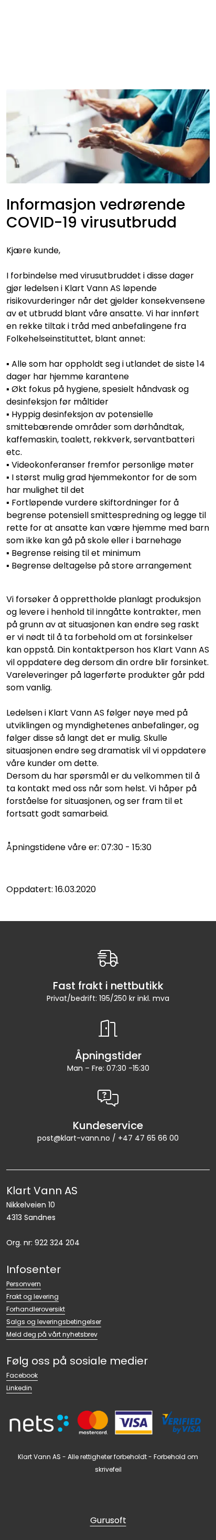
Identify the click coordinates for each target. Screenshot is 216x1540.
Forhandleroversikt (35, 1309)
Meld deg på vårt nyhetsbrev (52, 1334)
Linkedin (19, 1387)
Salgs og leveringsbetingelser (53, 1321)
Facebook (22, 1375)
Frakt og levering (32, 1296)
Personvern (23, 1283)
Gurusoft (108, 1520)
